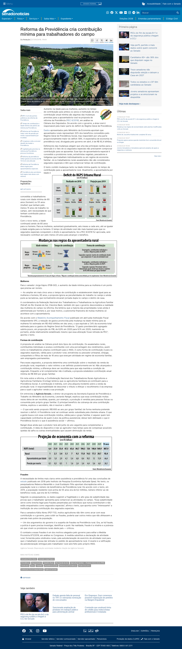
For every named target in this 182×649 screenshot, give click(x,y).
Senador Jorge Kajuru (46, 559)
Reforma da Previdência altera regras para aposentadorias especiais (29, 166)
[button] (144, 3)
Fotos (20, 18)
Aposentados (36, 563)
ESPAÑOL (145, 631)
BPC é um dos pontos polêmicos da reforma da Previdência (28, 118)
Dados (47, 130)
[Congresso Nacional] (90, 631)
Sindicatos (25, 566)
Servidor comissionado (66, 639)
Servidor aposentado (86, 639)
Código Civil (172, 18)
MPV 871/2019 (25, 189)
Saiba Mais (49, 18)
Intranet (27, 639)
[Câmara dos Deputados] (84, 631)
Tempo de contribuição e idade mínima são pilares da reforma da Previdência (29, 126)
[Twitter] (30, 630)
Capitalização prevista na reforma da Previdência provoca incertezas (30, 151)
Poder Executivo (84, 566)
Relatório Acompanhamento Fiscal (54, 318)
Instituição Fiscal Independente (32, 569)
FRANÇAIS (155, 631)
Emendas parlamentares (149, 18)
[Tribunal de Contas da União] (97, 631)
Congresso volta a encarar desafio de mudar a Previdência (30, 143)
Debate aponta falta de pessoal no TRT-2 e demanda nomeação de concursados (67, 597)
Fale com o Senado (172, 3)
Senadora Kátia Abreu (28, 559)
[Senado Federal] (91, 3)
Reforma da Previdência (68, 566)
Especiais (6, 18)
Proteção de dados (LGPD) (128, 639)
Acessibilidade (154, 3)
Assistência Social (51, 566)
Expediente (66, 18)
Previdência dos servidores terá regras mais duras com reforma (30, 174)
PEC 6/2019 (72, 120)
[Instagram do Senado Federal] (37, 630)
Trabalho (39, 566)
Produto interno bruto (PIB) (95, 563)
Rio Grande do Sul (62, 563)
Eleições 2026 (126, 18)
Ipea (32, 566)
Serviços (33, 18)
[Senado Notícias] (15, 13)
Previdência (25, 563)
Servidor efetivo (48, 639)
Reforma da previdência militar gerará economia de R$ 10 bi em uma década (30, 159)
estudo (23, 481)
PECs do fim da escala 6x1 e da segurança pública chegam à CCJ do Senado (34, 616)
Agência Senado (51, 569)
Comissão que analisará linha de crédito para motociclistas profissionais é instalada (98, 609)
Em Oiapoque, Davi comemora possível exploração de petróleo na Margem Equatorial (99, 597)
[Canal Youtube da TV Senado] (44, 630)
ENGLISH (135, 631)
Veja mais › (158, 156)
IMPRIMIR (26, 578)
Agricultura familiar (77, 563)
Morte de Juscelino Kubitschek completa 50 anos (134, 134)
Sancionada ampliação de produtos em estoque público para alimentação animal (65, 609)
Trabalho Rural (48, 563)
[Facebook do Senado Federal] (24, 630)
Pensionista (101, 639)
